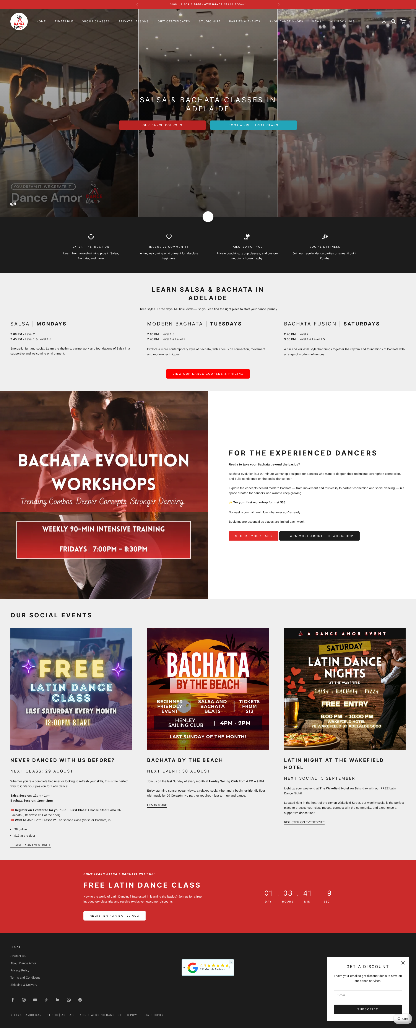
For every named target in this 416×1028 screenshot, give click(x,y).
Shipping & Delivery (23, 984)
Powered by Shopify (147, 1015)
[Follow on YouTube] (35, 1000)
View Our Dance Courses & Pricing (208, 373)
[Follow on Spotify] (80, 1000)
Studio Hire (210, 21)
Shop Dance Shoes (286, 21)
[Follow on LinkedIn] (57, 1000)
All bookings (342, 21)
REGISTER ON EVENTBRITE (30, 845)
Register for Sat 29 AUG (115, 915)
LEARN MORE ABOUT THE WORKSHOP (319, 536)
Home (41, 21)
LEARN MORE (157, 805)
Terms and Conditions (25, 977)
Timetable (64, 21)
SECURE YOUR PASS (253, 536)
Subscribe (367, 1009)
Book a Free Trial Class (253, 125)
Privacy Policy (19, 970)
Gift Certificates (174, 21)
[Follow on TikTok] (46, 1000)
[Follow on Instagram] (24, 1000)
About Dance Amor (23, 963)
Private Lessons (134, 21)
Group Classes (96, 21)
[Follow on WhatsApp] (69, 1000)
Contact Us (18, 956)
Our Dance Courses (163, 125)
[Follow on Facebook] (12, 1000)
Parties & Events (245, 21)
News (317, 21)
